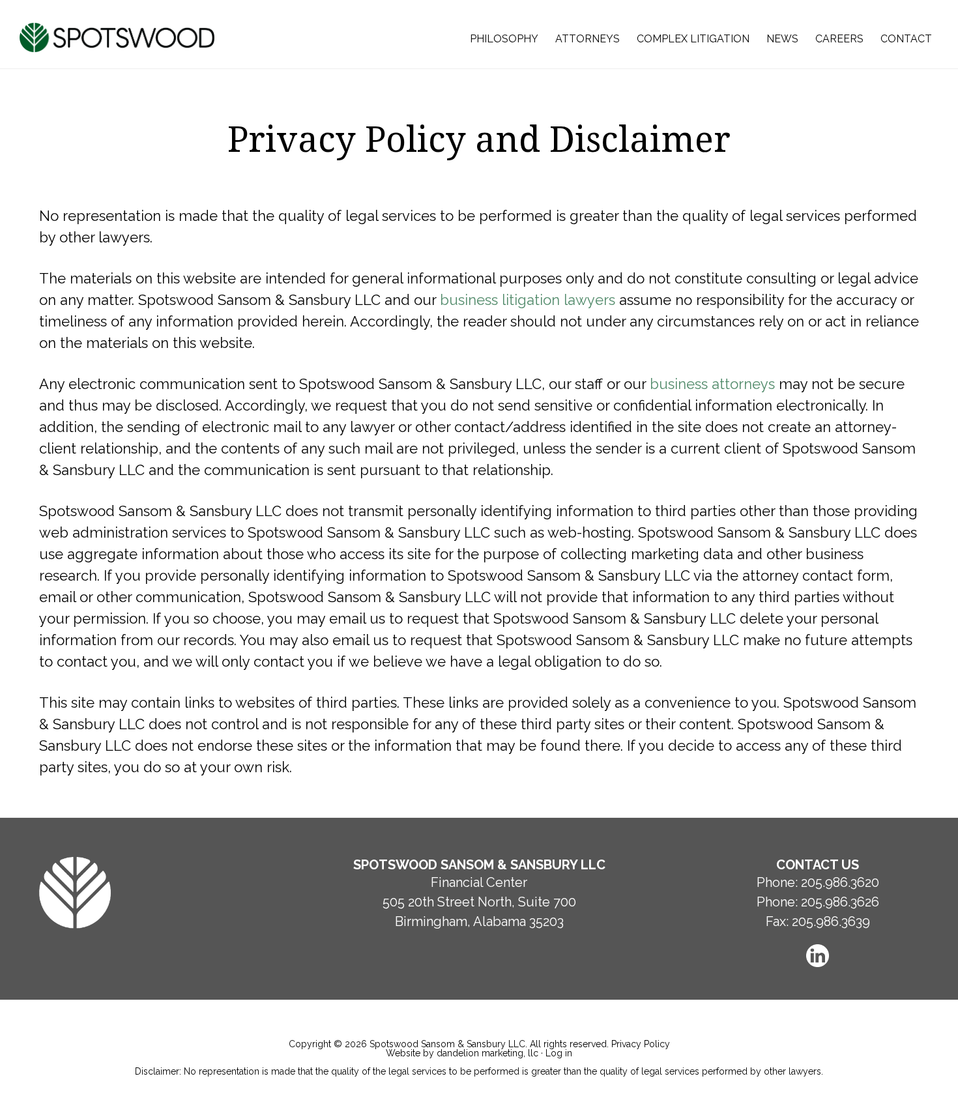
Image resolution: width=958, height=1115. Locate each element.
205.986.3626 (840, 902)
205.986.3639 (831, 921)
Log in (558, 1053)
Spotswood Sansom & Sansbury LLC (118, 37)
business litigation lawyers (527, 299)
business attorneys (712, 383)
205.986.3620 (840, 882)
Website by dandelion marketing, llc (462, 1053)
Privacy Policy (640, 1044)
